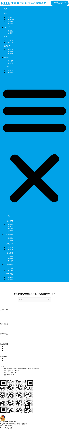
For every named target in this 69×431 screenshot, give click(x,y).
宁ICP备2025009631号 (6, 426)
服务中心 (7, 57)
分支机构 (10, 23)
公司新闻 (10, 33)
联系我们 (7, 67)
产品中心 (7, 37)
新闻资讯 (7, 27)
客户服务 (10, 268)
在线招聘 (10, 72)
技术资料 (7, 46)
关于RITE (7, 14)
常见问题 (10, 63)
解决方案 (10, 53)
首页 (5, 9)
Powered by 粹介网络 (6, 428)
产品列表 (10, 42)
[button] (34, 144)
